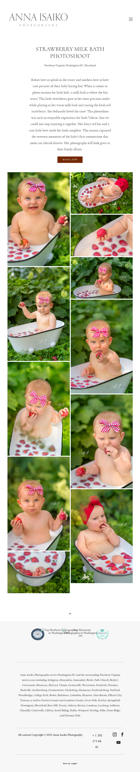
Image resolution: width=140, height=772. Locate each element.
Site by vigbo (70, 763)
